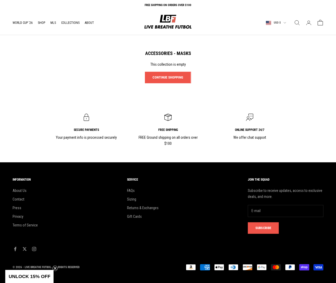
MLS (53, 23)
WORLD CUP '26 (23, 23)
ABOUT (89, 23)
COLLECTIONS (70, 23)
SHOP (41, 23)
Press (17, 208)
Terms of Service (25, 225)
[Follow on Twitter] (24, 249)
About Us (20, 190)
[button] (29, 276)
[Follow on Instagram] (34, 249)
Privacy (18, 216)
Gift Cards (134, 216)
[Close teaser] (55, 268)
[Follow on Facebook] (15, 249)
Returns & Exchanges (143, 208)
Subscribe (263, 228)
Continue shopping (168, 77)
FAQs (131, 190)
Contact (18, 199)
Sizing (131, 199)
